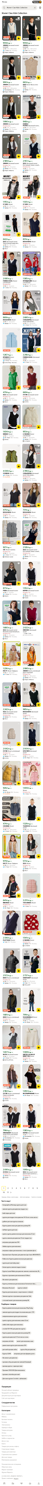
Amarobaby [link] (7, 1133)
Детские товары (7, 1457)
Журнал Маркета (7, 1472)
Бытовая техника (7, 1419)
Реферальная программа (9, 1406)
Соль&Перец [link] (27, 320)
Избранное (21, 1483)
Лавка (13, 1483)
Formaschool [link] (8, 281)
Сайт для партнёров (8, 1398)
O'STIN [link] (25, 395)
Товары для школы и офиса (10, 1446)
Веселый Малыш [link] (28, 1093)
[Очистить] (34, 7)
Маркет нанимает (7, 1469)
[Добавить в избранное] (18, 18)
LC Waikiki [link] (26, 434)
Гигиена (4, 1422)
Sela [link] (24, 163)
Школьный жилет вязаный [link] (11, 46)
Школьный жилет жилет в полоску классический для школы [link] (11, 712)
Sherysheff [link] (27, 978)
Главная (4, 1483)
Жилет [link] (8, 204)
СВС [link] (4, 550)
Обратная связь (7, 1467)
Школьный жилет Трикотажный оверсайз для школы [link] (10, 242)
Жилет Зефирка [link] (10, 671)
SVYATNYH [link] (26, 751)
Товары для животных (9, 1452)
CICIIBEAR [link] (6, 473)
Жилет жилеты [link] (9, 550)
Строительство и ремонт (9, 1454)
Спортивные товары (8, 1449)
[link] (14, 1205)
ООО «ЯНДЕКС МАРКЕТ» (15, 1476)
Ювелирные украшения (9, 1460)
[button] (40, 7)
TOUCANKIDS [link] (27, 903)
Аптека (4, 1433)
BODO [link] (5, 978)
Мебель (4, 1417)
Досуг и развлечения (8, 1414)
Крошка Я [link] (6, 357)
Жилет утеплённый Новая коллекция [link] (11, 1094)
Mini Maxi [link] (6, 903)
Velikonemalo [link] (28, 1017)
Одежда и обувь (7, 1427)
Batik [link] (5, 1054)
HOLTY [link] (5, 671)
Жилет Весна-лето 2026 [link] (30, 85)
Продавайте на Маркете (9, 1393)
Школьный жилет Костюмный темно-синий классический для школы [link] (31, 164)
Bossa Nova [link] (27, 241)
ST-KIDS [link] (5, 204)
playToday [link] (7, 940)
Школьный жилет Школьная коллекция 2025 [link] (31, 320)
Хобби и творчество (8, 1438)
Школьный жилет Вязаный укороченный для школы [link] (11, 630)
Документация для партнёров (11, 1395)
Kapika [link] (25, 590)
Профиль (38, 1483)
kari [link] (24, 84)
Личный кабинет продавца (10, 1390)
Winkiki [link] (5, 434)
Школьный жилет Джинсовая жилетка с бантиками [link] (30, 1172)
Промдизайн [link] (27, 281)
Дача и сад (5, 1441)
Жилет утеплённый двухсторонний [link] (31, 671)
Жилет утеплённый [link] (10, 281)
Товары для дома (7, 1430)
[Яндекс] (16, 1479)
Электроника (6, 1425)
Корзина (30, 1483)
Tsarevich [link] (26, 826)
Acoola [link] (5, 1172)
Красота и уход (6, 1435)
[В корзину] (18, 38)
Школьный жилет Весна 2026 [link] (31, 125)
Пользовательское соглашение (11, 1464)
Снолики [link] (6, 826)
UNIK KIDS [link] (26, 630)
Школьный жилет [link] (11, 84)
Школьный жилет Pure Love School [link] (10, 1133)
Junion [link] (5, 45)
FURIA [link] (5, 590)
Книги (4, 1444)
